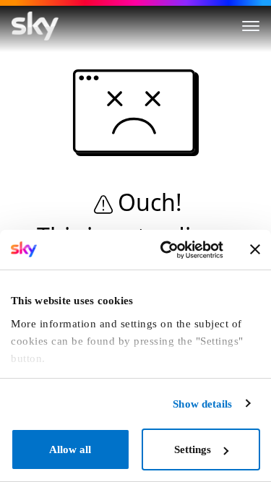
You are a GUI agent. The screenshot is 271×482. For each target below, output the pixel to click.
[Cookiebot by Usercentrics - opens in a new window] (165, 250)
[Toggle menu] (250, 26)
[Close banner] (255, 249)
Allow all (70, 449)
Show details (202, 404)
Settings (192, 449)
